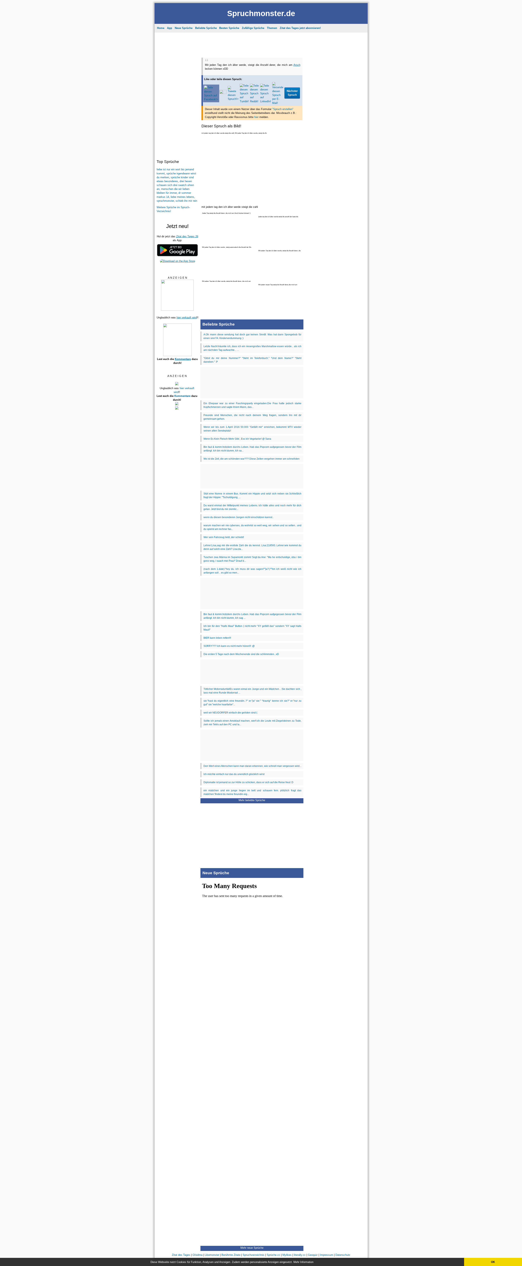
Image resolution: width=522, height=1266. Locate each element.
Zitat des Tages (234, 31)
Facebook (254, 85)
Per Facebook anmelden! (298, 51)
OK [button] (493, 1262)
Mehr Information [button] (303, 1262)
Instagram (236, 85)
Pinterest (272, 85)
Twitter (287, 85)
